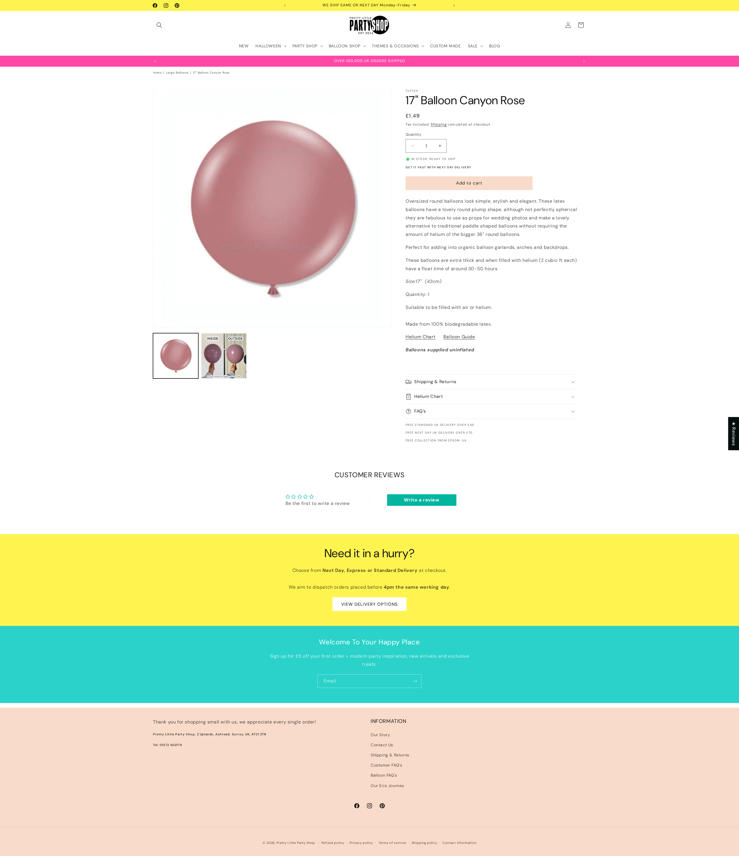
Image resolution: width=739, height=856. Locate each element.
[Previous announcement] (285, 5)
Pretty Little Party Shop (296, 843)
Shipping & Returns (390, 755)
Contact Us (382, 744)
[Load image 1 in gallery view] (175, 355)
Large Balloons (177, 72)
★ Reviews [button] (734, 433)
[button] (159, 25)
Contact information (459, 843)
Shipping (439, 124)
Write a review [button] (421, 500)
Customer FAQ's (386, 765)
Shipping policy (424, 843)
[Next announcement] (454, 5)
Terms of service (392, 843)
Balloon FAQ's (384, 775)
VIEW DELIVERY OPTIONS (369, 604)
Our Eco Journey (387, 785)
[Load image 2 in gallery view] (224, 355)
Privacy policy (361, 843)
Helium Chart (420, 337)
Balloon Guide (459, 337)
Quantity (413, 134)
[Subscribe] (414, 681)
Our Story (380, 734)
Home (157, 72)
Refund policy (333, 843)
